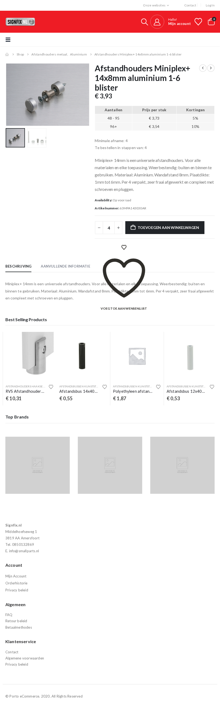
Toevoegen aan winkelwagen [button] (45, 341)
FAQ (9, 615)
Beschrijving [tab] (18, 266)
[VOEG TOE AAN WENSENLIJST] (124, 247)
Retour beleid (16, 621)
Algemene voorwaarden (24, 658)
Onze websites (154, 5)
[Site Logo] (20, 21)
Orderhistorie (16, 583)
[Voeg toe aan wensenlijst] (51, 387)
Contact (190, 5)
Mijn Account (15, 576)
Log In (210, 5)
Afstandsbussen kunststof (26, 386)
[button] (144, 21)
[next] (211, 68)
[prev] (203, 68)
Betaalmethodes (18, 627)
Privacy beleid (16, 590)
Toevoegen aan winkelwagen (168, 227)
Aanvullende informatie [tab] (65, 266)
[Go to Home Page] (7, 54)
